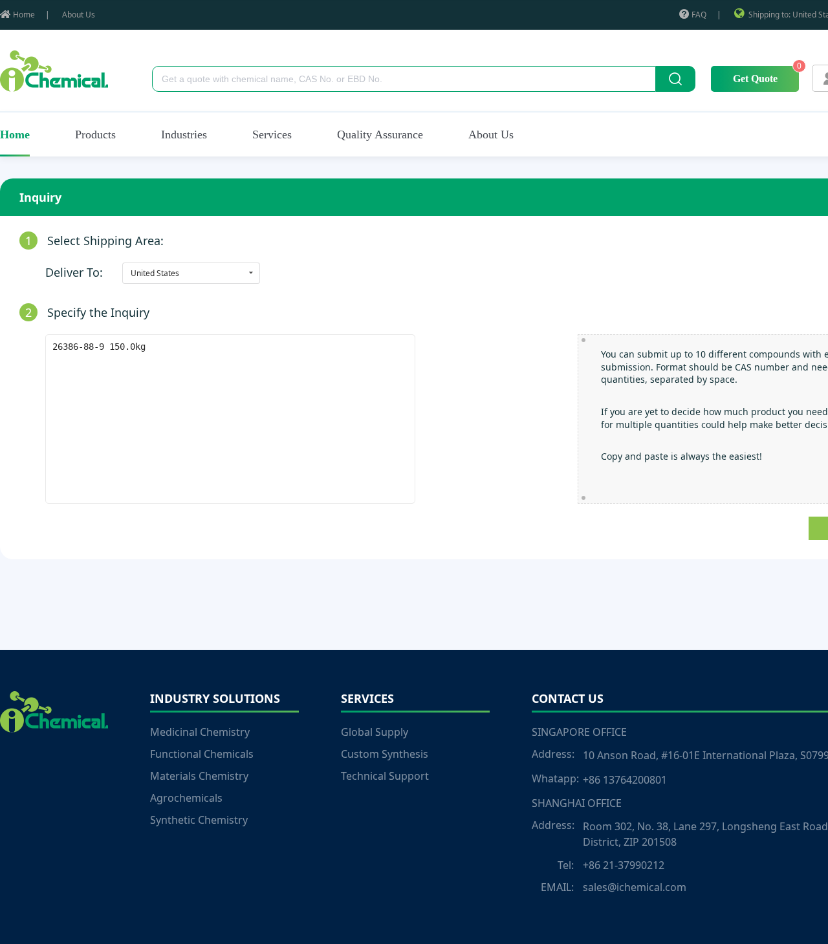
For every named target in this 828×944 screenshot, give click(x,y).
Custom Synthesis (384, 753)
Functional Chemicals (202, 753)
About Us (78, 14)
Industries (184, 134)
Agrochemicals (186, 797)
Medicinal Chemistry (200, 731)
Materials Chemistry (199, 775)
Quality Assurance (380, 134)
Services (272, 134)
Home (24, 14)
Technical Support (385, 775)
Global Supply (374, 731)
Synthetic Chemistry (199, 819)
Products (95, 134)
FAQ (699, 14)
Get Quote (755, 78)
